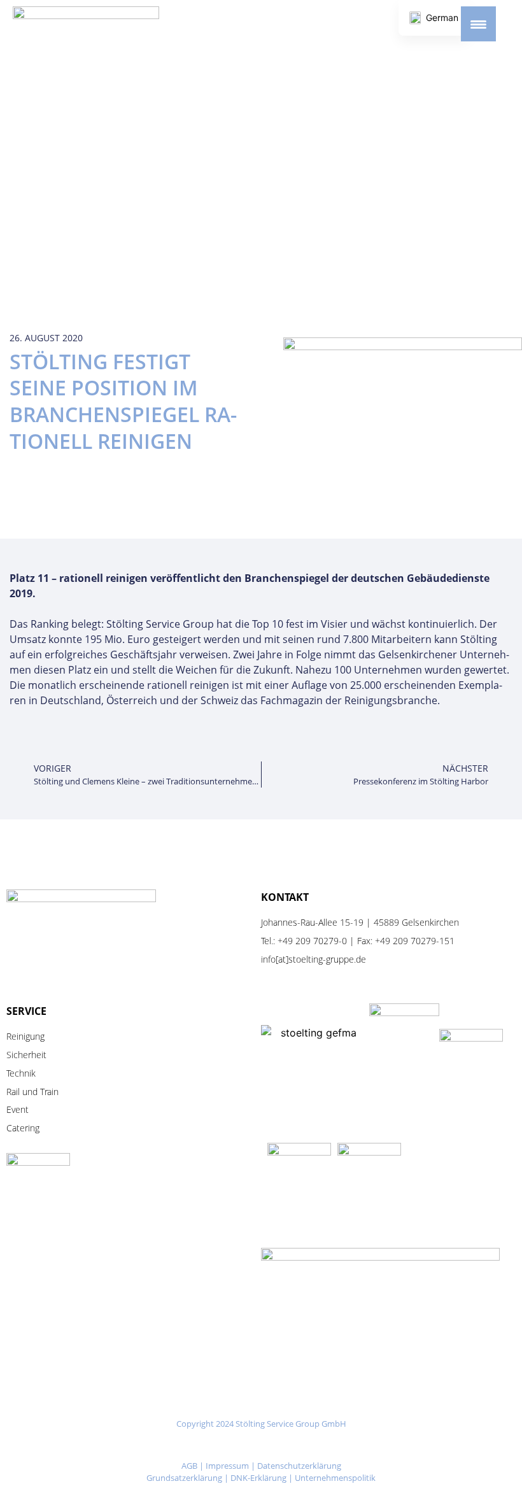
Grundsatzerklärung (184, 1477)
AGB (189, 1465)
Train (49, 1092)
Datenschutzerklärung (299, 1465)
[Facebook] (261, 1446)
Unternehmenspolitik (335, 1477)
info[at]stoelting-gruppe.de (313, 959)
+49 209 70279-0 (312, 941)
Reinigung (25, 1036)
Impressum (227, 1465)
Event (17, 1109)
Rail (13, 1092)
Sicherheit (26, 1055)
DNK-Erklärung (258, 1477)
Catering (22, 1128)
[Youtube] (300, 1446)
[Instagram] (222, 1446)
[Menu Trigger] (478, 23)
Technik (21, 1073)
